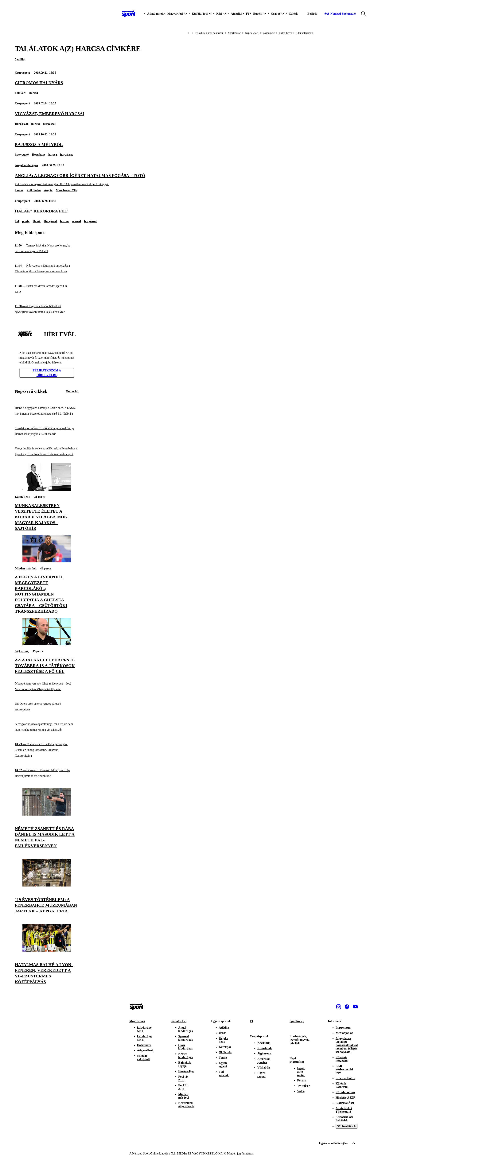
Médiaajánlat (344, 1032)
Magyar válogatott (143, 1057)
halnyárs (20, 92)
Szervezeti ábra (345, 1078)
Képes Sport (251, 33)
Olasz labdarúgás (185, 1046)
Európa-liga (186, 1071)
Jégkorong (22, 651)
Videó (301, 1091)
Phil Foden (34, 190)
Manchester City (66, 190)
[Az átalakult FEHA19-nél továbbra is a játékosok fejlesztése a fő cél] (46, 644)
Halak (37, 221)
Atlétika (224, 1027)
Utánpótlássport (304, 33)
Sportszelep (297, 1021)
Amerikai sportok (263, 1060)
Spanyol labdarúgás (185, 1038)
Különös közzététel (342, 1085)
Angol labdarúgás (26, 165)
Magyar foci (137, 1021)
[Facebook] (347, 1006)
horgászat (49, 123)
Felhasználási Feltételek (344, 1118)
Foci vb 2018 (183, 1078)
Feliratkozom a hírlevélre (47, 373)
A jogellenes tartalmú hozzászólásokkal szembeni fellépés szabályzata (347, 1045)
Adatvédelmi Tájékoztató (344, 1110)
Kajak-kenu (22, 496)
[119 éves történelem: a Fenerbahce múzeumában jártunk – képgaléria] (46, 885)
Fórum (301, 1080)
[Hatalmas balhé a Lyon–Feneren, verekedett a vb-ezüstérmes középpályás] (46, 950)
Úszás (222, 1032)
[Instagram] (338, 1006)
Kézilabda (263, 1042)
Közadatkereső (345, 1092)
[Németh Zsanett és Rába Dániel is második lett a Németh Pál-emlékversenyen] (46, 814)
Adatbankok (155, 13)
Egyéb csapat (261, 1074)
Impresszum (343, 1027)
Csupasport (269, 33)
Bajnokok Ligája (184, 1064)
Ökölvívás (225, 1052)
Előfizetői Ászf (345, 1102)
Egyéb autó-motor (301, 1072)
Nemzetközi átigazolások (186, 1104)
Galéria (293, 13)
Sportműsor (234, 33)
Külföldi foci (178, 1021)
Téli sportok (224, 1073)
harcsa (33, 92)
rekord (76, 221)
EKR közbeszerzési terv (344, 1069)
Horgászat (21, 123)
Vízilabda (263, 1067)
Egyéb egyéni (223, 1064)
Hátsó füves (285, 33)
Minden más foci (25, 568)
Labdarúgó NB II (144, 1038)
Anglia (48, 190)
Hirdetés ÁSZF (345, 1097)
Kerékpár (225, 1047)
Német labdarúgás (185, 1055)
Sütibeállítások (346, 1126)
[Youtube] (355, 1006)
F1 (247, 13)
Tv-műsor (303, 1085)
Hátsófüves (144, 1045)
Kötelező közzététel (342, 1059)
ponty (25, 221)
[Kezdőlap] (128, 13)
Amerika (236, 13)
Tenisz (223, 1057)
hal (17, 221)
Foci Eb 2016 (183, 1087)
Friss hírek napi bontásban (209, 33)
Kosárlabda (264, 1048)
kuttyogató (22, 154)
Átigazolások (145, 1050)
